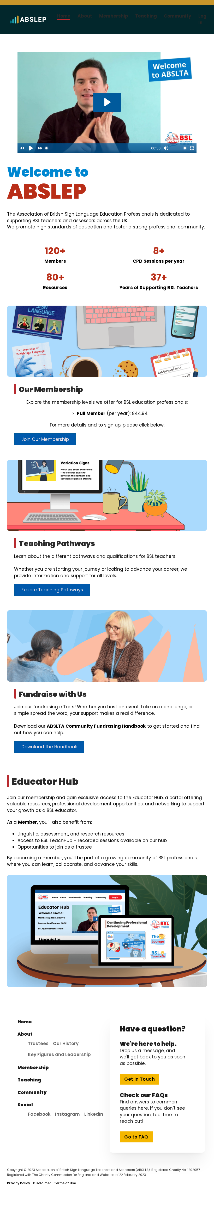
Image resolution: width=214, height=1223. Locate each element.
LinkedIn (93, 1114)
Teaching (146, 16)
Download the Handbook (49, 747)
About (85, 16)
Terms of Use (65, 1183)
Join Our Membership (45, 439)
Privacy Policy (18, 1183)
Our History (66, 1043)
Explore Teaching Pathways (52, 590)
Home (63, 16)
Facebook (39, 1114)
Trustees (38, 1043)
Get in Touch (139, 1079)
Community (177, 16)
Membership (113, 16)
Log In (202, 19)
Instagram (67, 1114)
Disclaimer (42, 1183)
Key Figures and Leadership (59, 1054)
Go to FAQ (136, 1137)
